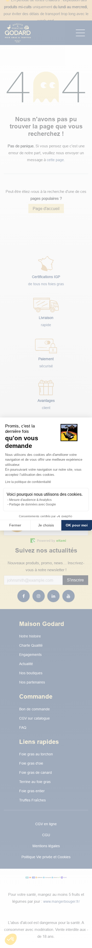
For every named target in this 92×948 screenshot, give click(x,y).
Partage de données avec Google (32, 504)
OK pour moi (77, 525)
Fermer (15, 525)
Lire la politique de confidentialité (28, 482)
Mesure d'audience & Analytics (30, 500)
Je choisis (46, 525)
